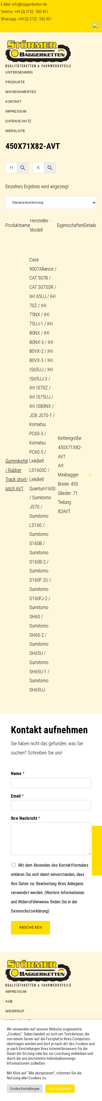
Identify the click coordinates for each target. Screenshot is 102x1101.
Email (17, 796)
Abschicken (30, 927)
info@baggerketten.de (29, 4)
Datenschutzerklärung (29, 911)
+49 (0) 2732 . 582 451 (31, 11)
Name (17, 773)
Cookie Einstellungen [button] (24, 1089)
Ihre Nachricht (25, 818)
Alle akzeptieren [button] (60, 1089)
